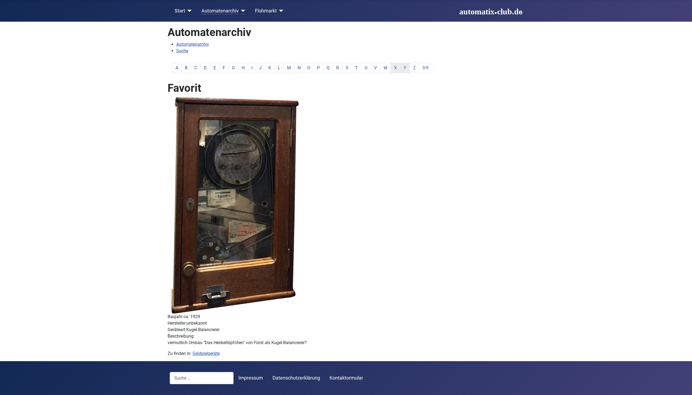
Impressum (250, 378)
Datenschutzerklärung (296, 378)
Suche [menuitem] (182, 50)
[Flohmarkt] (280, 10)
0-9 (425, 67)
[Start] (188, 10)
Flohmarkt (266, 11)
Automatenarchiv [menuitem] (192, 44)
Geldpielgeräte (206, 353)
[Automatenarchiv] (242, 10)
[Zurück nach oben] (682, 385)
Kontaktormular (346, 378)
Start (180, 11)
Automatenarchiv (220, 11)
